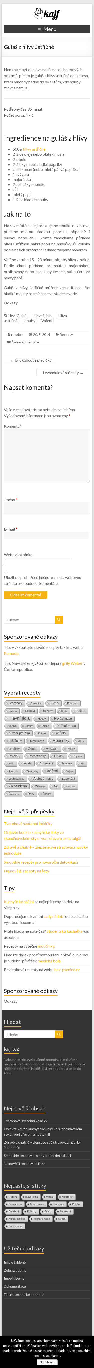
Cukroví (30, 710)
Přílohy (59, 756)
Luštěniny (15, 740)
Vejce (69, 771)
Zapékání (68, 778)
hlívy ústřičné (34, 149)
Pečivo (71, 748)
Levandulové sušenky (63, 372)
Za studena (18, 786)
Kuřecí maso (66, 726)
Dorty (64, 711)
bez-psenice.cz (67, 969)
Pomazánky (37, 756)
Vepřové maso (43, 778)
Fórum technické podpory (24, 1294)
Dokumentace (15, 1286)
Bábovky (72, 703)
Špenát (47, 793)
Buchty (54, 703)
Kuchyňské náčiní (19, 901)
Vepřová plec (16, 778)
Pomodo (11, 653)
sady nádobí (54, 916)
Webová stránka (18, 554)
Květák (42, 733)
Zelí (56, 786)
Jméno (11, 499)
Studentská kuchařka (64, 931)
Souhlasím (47, 1362)
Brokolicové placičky (31, 360)
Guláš (21, 315)
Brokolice (36, 703)
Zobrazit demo (15, 1270)
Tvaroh (13, 771)
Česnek (70, 786)
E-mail (10, 529)
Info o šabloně (15, 1262)
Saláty (27, 763)
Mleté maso (37, 740)
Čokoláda (14, 794)
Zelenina (40, 786)
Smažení (46, 763)
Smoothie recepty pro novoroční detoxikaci (41, 861)
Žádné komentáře (25, 342)
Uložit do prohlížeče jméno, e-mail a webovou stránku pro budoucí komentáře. (42, 580)
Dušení (80, 711)
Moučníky (60, 740)
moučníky (46, 946)
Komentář (12, 426)
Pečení (52, 748)
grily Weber (72, 663)
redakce (17, 334)
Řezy (31, 793)
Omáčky (14, 749)
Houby (29, 320)
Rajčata (77, 756)
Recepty (66, 334)
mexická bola (49, 960)
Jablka (13, 725)
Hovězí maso (63, 718)
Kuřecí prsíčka (19, 733)
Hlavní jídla (42, 315)
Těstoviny (32, 771)
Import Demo (14, 1278)
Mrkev (81, 741)
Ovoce (32, 749)
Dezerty (48, 710)
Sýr (82, 763)
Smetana (66, 763)
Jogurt (29, 725)
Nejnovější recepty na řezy (26, 870)
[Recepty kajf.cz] (47, 10)
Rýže (11, 763)
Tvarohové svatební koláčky (28, 823)
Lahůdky (60, 733)
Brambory (16, 703)
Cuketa (13, 711)
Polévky (14, 756)
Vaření (46, 320)
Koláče (45, 725)
